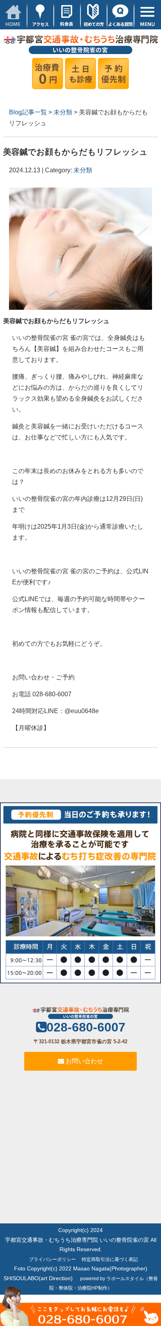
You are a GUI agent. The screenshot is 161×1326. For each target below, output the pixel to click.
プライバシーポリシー (52, 1259)
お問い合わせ (83, 1061)
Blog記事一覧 (28, 112)
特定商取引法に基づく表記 (110, 1259)
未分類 (63, 112)
